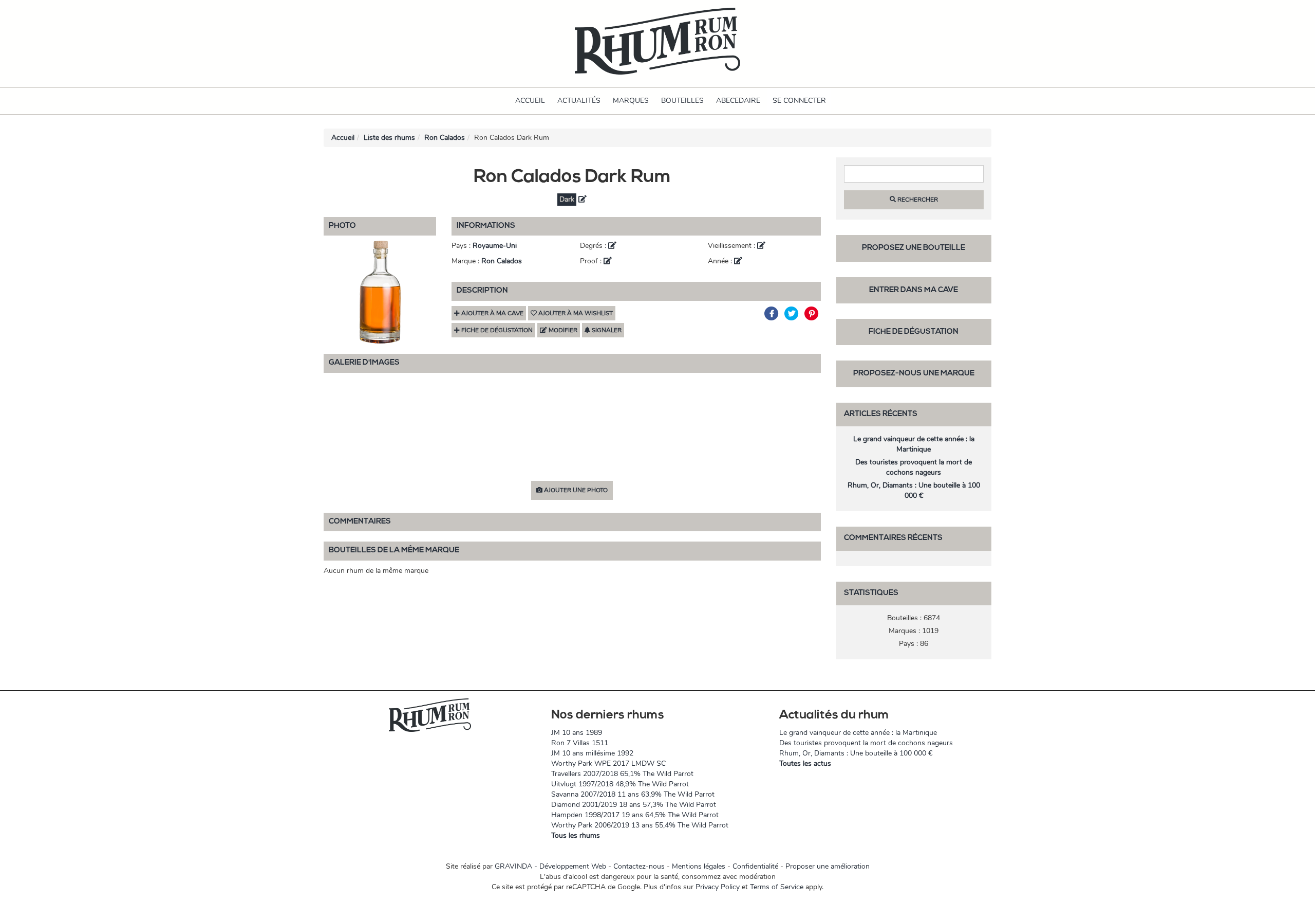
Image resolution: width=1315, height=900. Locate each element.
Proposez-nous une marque (913, 373)
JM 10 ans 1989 (576, 732)
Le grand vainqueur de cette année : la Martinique (913, 444)
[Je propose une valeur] (582, 199)
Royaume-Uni (495, 245)
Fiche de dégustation (914, 332)
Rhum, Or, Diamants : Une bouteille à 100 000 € (914, 490)
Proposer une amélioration (827, 866)
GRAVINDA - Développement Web (550, 866)
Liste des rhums (389, 137)
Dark (566, 199)
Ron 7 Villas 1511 (579, 743)
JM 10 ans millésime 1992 (592, 753)
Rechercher (917, 199)
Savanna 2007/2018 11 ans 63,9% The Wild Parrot (633, 794)
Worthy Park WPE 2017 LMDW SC (608, 763)
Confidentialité (755, 866)
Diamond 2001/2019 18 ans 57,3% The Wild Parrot (633, 804)
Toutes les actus (805, 763)
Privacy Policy (718, 887)
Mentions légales (698, 866)
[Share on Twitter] (793, 313)
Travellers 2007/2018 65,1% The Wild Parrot (622, 774)
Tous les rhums (575, 835)
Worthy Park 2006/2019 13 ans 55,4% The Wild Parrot (639, 825)
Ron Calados (444, 137)
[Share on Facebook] (773, 313)
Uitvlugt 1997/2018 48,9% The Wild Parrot (620, 784)
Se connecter (799, 100)
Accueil (530, 100)
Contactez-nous (639, 866)
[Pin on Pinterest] (812, 313)
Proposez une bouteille (913, 248)
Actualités (578, 100)
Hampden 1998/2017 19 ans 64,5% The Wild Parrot (635, 815)
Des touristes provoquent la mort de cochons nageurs (913, 467)
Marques (631, 100)
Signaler (606, 330)
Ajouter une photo (575, 490)
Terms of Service (776, 887)
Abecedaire (738, 100)
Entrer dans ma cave (913, 290)
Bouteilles (682, 100)
